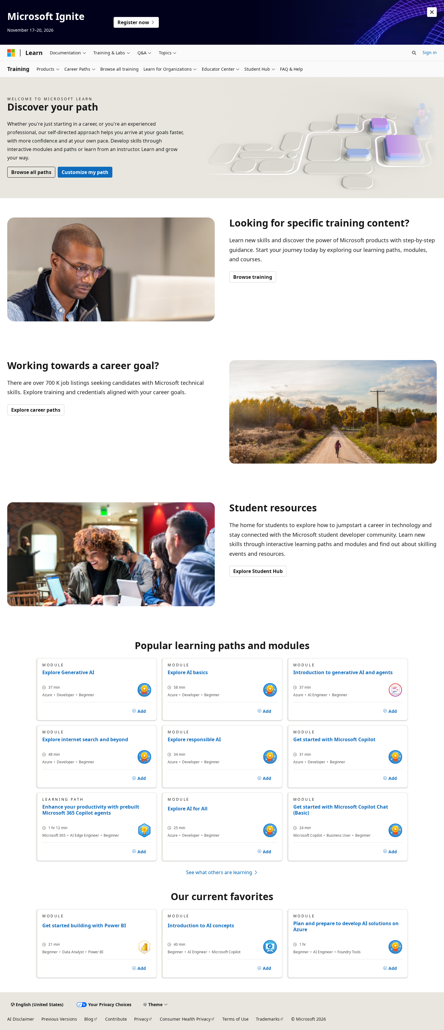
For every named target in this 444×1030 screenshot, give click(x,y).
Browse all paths (31, 172)
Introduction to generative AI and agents (343, 672)
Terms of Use (235, 1019)
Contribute (116, 1019)
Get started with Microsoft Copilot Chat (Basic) (340, 810)
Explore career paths (35, 410)
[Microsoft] (11, 53)
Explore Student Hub (258, 571)
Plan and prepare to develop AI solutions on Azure (346, 926)
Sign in (430, 52)
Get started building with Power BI (84, 925)
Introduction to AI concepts (201, 925)
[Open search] (414, 52)
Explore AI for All (188, 809)
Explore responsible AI (194, 739)
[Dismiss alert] (432, 12)
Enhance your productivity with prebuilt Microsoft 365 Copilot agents (90, 810)
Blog (88, 1019)
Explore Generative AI (68, 672)
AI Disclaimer (20, 1019)
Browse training (252, 277)
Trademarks (268, 1019)
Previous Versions (59, 1019)
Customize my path (85, 172)
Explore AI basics (188, 672)
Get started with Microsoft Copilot (334, 739)
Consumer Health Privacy (185, 1019)
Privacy (141, 1019)
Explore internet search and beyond (85, 739)
